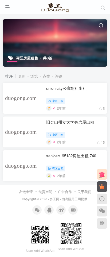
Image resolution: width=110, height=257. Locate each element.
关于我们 (84, 191)
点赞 (46, 76)
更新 (22, 76)
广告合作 (65, 191)
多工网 (54, 199)
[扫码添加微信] (102, 211)
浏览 (34, 76)
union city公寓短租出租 (66, 88)
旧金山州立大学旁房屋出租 (70, 122)
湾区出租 (58, 101)
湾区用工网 (73, 199)
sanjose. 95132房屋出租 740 (71, 155)
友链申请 (26, 191)
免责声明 (45, 191)
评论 (58, 76)
